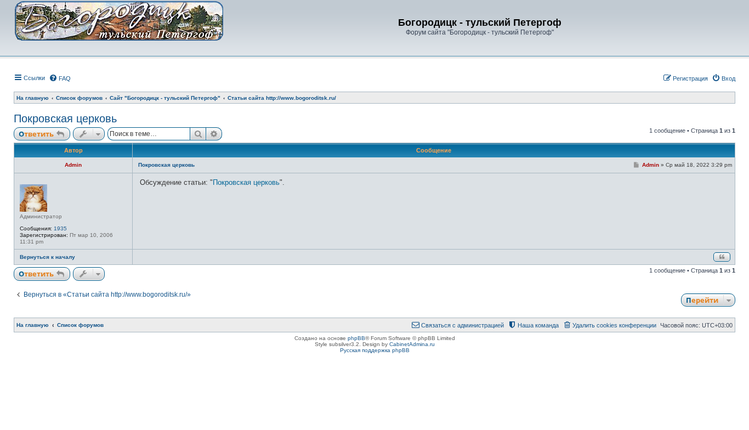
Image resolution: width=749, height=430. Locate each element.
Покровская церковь (65, 118)
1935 (60, 228)
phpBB (356, 338)
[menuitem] (60, 78)
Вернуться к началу (47, 257)
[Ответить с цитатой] (721, 257)
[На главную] (119, 20)
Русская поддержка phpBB (375, 350)
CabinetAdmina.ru (412, 344)
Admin (73, 165)
